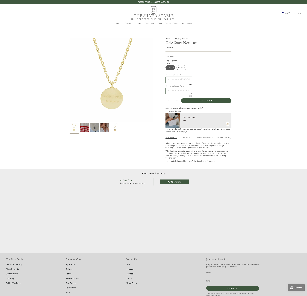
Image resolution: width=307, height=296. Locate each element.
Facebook (130, 274)
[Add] (228, 124)
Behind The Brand (13, 283)
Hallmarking (71, 288)
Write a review (174, 182)
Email (128, 264)
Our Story (10, 278)
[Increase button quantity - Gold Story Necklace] (177, 100)
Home (167, 39)
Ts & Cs (129, 278)
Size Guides (71, 283)
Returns (69, 274)
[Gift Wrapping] (172, 120)
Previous (69, 80)
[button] (117, 23)
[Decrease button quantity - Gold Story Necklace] (168, 100)
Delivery (69, 269)
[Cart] (299, 13)
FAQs (68, 292)
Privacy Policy (246, 293)
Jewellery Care (72, 278)
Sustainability (12, 274)
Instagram (130, 269)
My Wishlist (71, 264)
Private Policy (131, 283)
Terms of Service (211, 295)
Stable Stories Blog (14, 264)
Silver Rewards (12, 269)
